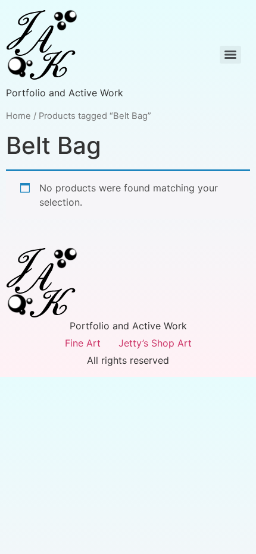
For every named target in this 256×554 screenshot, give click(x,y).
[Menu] (230, 55)
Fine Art (83, 343)
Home (18, 116)
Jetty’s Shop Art (155, 343)
